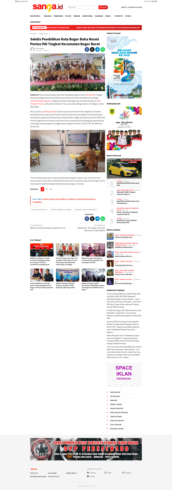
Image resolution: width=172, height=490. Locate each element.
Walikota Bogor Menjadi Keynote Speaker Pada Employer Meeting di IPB (65, 285)
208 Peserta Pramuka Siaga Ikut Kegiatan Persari (47, 226)
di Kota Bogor (116, 425)
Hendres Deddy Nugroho (40, 101)
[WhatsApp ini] (102, 49)
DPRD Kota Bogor (117, 421)
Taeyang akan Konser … (124, 265)
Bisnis (117, 235)
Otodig (119, 181)
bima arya (113, 400)
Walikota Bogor (116, 408)
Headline (128, 208)
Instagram (128, 473)
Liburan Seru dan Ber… (124, 274)
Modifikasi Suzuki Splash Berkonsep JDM (127, 221)
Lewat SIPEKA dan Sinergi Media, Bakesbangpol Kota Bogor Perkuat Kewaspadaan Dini (41, 286)
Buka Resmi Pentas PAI (39, 209)
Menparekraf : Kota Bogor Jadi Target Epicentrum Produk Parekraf (91, 228)
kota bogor (115, 396)
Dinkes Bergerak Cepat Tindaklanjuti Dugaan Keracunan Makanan (123, 329)
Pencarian (103, 7)
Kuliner (129, 279)
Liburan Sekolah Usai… (124, 237)
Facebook (93, 473)
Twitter (109, 473)
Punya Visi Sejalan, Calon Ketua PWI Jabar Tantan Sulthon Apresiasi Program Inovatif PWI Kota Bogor (124, 304)
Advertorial (119, 243)
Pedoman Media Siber (38, 477)
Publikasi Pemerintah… (124, 247)
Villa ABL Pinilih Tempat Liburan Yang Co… (126, 193)
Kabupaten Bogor (121, 245)
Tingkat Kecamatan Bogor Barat (86, 209)
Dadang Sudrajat (49, 111)
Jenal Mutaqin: (116, 417)
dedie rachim (115, 392)
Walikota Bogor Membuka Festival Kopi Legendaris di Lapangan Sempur (92, 260)
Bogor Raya (120, 208)
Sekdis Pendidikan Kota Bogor (61, 209)
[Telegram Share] (97, 49)
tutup (25, 1)
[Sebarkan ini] (87, 49)
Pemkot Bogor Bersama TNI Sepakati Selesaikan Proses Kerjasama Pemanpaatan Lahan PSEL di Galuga (96, 28)
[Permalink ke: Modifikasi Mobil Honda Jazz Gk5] (124, 169)
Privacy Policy (53, 477)
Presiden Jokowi (116, 429)
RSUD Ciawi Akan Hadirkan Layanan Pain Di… (127, 213)
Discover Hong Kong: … (124, 283)
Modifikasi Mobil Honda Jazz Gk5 (128, 184)
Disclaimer (52, 473)
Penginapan (125, 190)
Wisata (131, 190)
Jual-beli (129, 261)
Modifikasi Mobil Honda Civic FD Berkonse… (128, 202)
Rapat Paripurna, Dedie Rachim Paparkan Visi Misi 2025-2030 (124, 315)
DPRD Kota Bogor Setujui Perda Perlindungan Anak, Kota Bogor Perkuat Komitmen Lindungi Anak (40, 261)
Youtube (92, 476)
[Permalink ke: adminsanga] (32, 49)
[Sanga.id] (47, 7)
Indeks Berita (71, 473)
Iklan (118, 190)
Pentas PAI (90, 95)
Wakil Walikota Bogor (119, 413)
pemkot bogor (116, 404)
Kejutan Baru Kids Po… (124, 256)
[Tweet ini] (92, 49)
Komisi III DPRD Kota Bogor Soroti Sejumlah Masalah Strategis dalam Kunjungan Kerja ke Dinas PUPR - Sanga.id (123, 324)
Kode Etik (34, 473)
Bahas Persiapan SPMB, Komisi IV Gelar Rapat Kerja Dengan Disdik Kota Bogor (123, 341)
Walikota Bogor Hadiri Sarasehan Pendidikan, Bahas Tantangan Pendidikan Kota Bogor (93, 286)
